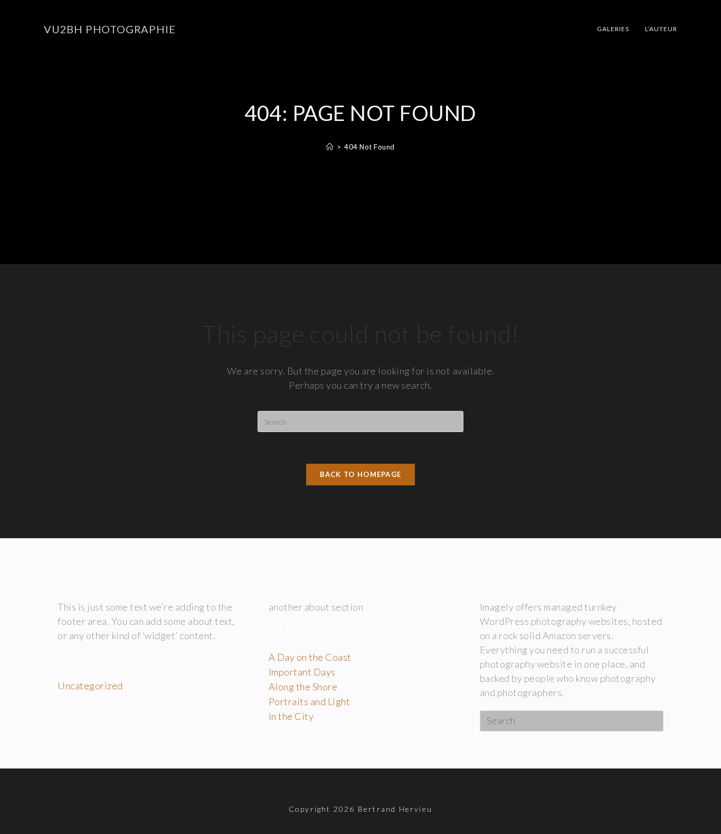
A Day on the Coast (310, 657)
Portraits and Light (309, 701)
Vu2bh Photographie (109, 29)
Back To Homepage (361, 474)
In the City (291, 716)
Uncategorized (90, 685)
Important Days (302, 672)
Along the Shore (303, 686)
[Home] (330, 147)
